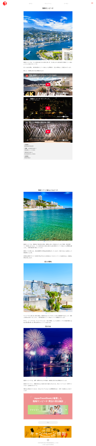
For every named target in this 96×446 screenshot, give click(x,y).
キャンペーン (48, 3)
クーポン (66, 3)
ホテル (30, 3)
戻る (48, 422)
